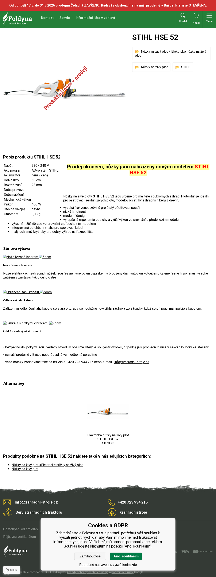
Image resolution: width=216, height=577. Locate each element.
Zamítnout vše (90, 556)
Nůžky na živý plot (154, 51)
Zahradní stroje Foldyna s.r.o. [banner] (17, 19)
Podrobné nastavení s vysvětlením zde (108, 564)
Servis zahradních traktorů (38, 512)
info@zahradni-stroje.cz (131, 362)
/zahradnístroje (133, 512)
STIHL (185, 67)
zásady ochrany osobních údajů (87, 572)
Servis (64, 18)
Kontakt (47, 18)
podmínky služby (122, 572)
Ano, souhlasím (126, 556)
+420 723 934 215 (133, 502)
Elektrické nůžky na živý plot (62, 465)
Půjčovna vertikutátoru (19, 537)
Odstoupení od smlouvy (20, 529)
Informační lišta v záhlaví (95, 18)
